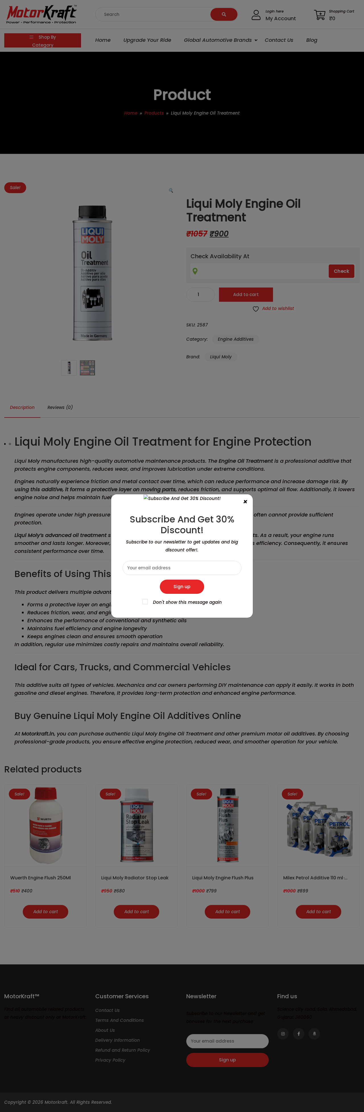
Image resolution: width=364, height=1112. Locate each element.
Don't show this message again (187, 602)
